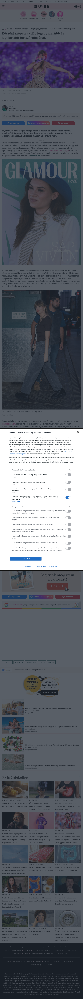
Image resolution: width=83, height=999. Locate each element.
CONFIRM (26, 559)
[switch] (68, 474)
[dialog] (41, 499)
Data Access (41, 566)
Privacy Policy (53, 566)
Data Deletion (29, 566)
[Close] (79, 433)
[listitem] (41, 470)
